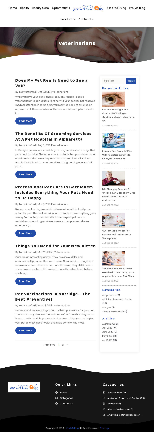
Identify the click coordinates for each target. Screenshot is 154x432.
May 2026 (107, 335)
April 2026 (107, 340)
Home (13, 8)
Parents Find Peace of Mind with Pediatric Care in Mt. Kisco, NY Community (117, 155)
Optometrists (61, 8)
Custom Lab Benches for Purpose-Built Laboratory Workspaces (116, 234)
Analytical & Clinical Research (123, 414)
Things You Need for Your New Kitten (55, 245)
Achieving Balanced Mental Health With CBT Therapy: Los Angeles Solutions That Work (118, 272)
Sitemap (104, 428)
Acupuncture (109, 295)
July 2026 (107, 327)
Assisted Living (116, 8)
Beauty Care (40, 8)
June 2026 (107, 331)
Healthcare (67, 19)
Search (131, 80)
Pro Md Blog (137, 8)
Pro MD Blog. (72, 428)
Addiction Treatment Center (117, 299)
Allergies (106, 307)
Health (24, 8)
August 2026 (108, 323)
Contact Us (86, 19)
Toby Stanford (27, 92)
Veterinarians (60, 92)
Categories (66, 398)
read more (25, 121)
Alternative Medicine (113, 311)
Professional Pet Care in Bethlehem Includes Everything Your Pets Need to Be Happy (54, 192)
